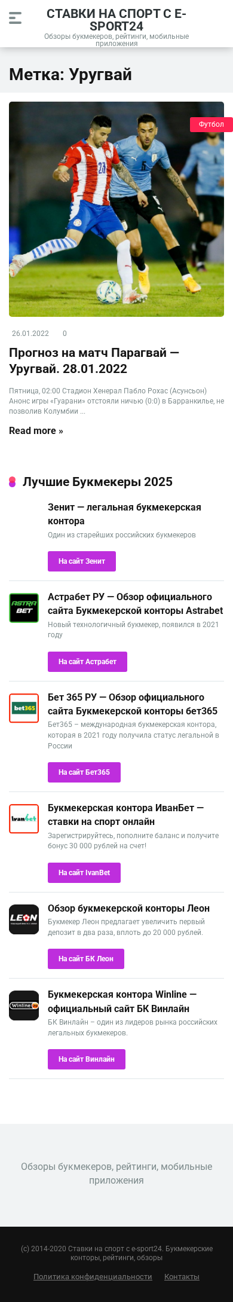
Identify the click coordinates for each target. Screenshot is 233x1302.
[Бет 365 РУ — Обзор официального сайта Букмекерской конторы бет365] (24, 720)
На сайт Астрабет (87, 662)
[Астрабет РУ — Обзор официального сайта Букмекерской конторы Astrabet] (24, 619)
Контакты (182, 1276)
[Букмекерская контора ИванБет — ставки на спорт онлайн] (24, 830)
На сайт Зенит (82, 561)
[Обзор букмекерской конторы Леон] (24, 931)
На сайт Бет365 (84, 772)
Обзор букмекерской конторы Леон (129, 908)
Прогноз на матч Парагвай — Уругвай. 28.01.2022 (94, 360)
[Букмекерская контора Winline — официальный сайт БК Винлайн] (24, 1017)
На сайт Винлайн (87, 1059)
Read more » (36, 430)
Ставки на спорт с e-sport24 (116, 19)
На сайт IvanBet (84, 873)
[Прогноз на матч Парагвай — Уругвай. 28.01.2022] (116, 209)
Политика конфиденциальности (92, 1276)
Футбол (211, 124)
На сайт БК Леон (86, 959)
